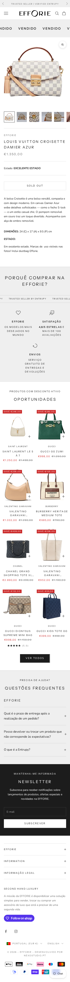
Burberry (52, 506)
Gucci (52, 446)
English (54, 943)
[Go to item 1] (9, 117)
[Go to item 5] (59, 117)
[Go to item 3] (34, 117)
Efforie (10, 135)
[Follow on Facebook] (6, 931)
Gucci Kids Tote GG (52, 631)
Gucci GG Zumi (52, 451)
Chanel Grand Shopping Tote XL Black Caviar (18, 573)
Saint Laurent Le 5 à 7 (18, 453)
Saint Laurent (18, 446)
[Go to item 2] (21, 117)
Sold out (35, 186)
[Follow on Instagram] (16, 931)
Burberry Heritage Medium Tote (52, 513)
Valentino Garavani (18, 506)
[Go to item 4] (46, 117)
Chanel (18, 566)
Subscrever (35, 823)
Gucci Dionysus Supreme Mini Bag (18, 633)
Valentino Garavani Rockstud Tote (18, 513)
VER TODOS (35, 658)
